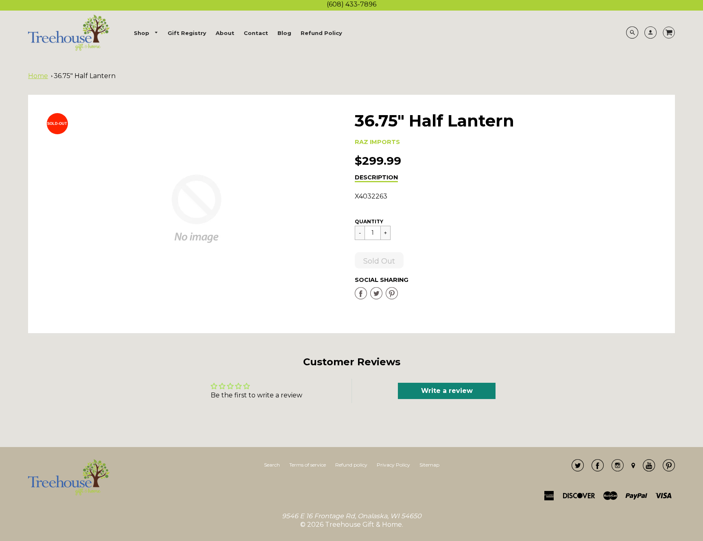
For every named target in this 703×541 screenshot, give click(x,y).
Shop (142, 33)
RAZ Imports (377, 142)
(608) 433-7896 (351, 4)
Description (376, 177)
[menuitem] (146, 33)
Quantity (369, 221)
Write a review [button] (447, 391)
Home (38, 76)
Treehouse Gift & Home (363, 524)
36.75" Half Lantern (85, 76)
